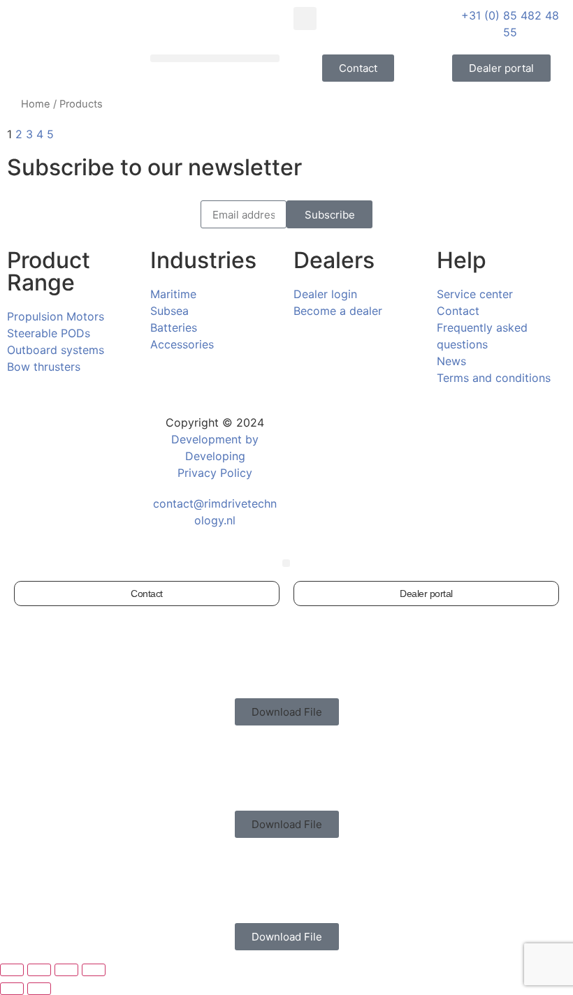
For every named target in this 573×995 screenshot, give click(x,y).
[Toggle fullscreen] (39, 970)
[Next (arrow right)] (39, 988)
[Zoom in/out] (12, 970)
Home (35, 104)
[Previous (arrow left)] (12, 988)
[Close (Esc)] (94, 970)
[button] (305, 18)
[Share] (66, 970)
